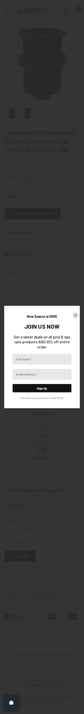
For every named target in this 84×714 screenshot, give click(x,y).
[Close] (75, 315)
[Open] (11, 703)
